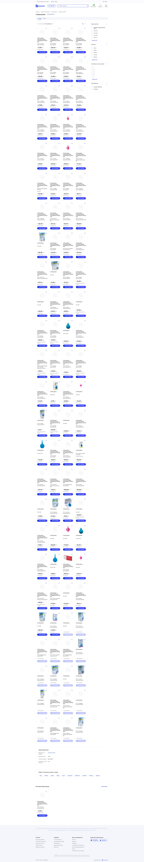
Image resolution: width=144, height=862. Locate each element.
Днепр (58, 775)
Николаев (85, 775)
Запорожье (70, 775)
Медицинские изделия (40, 847)
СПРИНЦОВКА (40, 243)
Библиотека (56, 847)
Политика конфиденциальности (78, 847)
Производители (57, 843)
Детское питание (39, 845)
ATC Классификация (58, 839)
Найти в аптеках (42, 52)
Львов (63, 775)
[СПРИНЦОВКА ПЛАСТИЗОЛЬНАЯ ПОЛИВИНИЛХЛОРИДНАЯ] (42, 32)
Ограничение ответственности (78, 845)
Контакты (74, 839)
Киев (41, 775)
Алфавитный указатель (58, 845)
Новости (73, 848)
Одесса (52, 775)
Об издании (74, 843)
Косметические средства (41, 841)
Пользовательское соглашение (78, 850)
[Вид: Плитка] (83, 24)
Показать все (94, 40)
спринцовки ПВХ (51, 752)
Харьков (46, 775)
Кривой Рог (77, 775)
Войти (106, 1)
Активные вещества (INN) (59, 841)
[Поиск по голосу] (87, 6)
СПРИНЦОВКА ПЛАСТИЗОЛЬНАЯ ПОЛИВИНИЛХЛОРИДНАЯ (42, 40)
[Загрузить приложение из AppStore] (103, 840)
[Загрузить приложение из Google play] (94, 840)
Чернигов (98, 775)
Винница (91, 775)
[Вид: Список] (85, 24)
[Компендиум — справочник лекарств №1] (40, 6)
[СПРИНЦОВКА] (42, 237)
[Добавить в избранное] (46, 28)
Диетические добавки (40, 839)
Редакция (74, 841)
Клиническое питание (40, 843)
